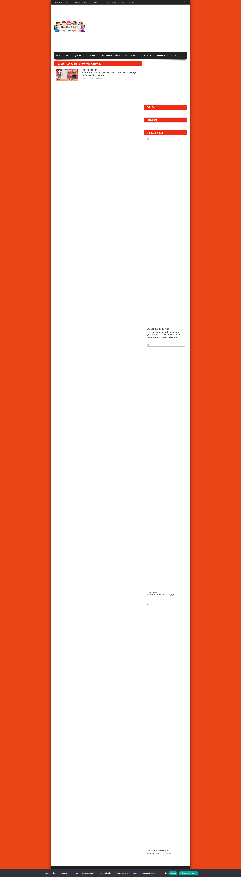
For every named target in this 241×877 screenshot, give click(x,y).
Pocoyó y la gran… (152, 592)
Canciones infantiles (132, 55)
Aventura (58, 2)
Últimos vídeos (154, 120)
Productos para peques (166, 55)
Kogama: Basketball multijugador (158, 850)
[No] (238, 873)
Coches (67, 2)
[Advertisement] (141, 26)
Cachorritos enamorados (158, 328)
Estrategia (97, 2)
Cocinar (76, 2)
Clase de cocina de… (91, 70)
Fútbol (106, 2)
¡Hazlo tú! (148, 55)
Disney (92, 55)
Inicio (58, 55)
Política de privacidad (188, 873)
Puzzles (123, 2)
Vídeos (118, 55)
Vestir (131, 2)
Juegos (66, 55)
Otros (114, 2)
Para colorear (106, 55)
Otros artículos (155, 132)
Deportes (86, 2)
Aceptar (173, 873)
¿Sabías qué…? (80, 55)
